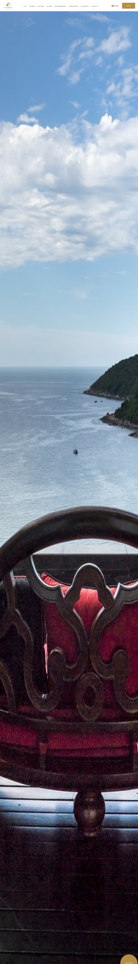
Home (25, 6)
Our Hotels (41, 6)
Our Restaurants (74, 6)
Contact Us (94, 6)
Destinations (85, 6)
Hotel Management (60, 6)
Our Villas (49, 6)
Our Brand (32, 6)
